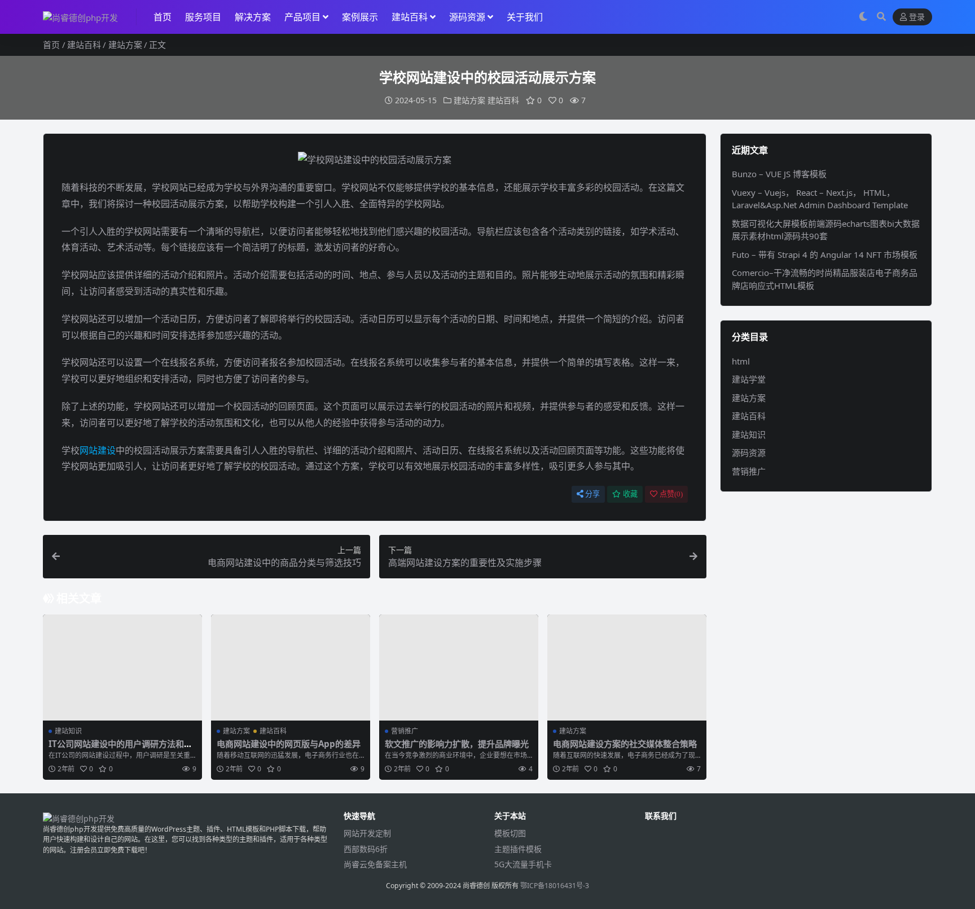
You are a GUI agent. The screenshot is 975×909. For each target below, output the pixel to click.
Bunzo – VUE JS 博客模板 (779, 173)
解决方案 (253, 17)
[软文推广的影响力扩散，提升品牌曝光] (458, 667)
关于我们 (525, 17)
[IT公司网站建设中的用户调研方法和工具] (122, 667)
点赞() (671, 494)
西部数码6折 (366, 849)
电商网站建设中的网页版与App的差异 (289, 743)
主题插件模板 (518, 849)
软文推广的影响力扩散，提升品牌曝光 (457, 743)
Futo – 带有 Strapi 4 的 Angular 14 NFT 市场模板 (824, 254)
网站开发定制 (367, 833)
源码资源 (467, 17)
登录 (917, 17)
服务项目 (203, 17)
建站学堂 (749, 379)
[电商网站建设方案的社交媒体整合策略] (626, 667)
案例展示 (360, 17)
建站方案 (125, 44)
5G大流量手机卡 (523, 864)
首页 (162, 17)
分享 (592, 494)
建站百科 (410, 17)
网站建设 (98, 450)
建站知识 (68, 731)
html (741, 361)
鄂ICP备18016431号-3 (554, 885)
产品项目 (302, 17)
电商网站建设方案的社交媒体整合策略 (625, 743)
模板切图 (510, 833)
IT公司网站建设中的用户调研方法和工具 (120, 748)
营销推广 (404, 731)
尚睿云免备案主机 (375, 864)
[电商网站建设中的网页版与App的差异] (290, 667)
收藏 (630, 494)
